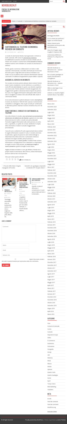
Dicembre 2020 (51, 173)
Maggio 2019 (51, 213)
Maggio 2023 (51, 118)
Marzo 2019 (50, 219)
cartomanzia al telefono (30, 58)
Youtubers (50, 389)
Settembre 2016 (52, 305)
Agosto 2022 (51, 144)
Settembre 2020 (52, 181)
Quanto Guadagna (52, 375)
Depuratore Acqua (52, 335)
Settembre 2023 (52, 109)
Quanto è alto (51, 372)
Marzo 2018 (50, 253)
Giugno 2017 (51, 279)
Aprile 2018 (50, 251)
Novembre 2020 (52, 176)
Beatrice (21, 52)
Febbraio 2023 (51, 127)
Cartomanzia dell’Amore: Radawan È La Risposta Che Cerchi (55, 57)
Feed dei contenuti (52, 401)
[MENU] (2, 16)
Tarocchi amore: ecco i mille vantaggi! (38, 179)
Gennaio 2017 (51, 294)
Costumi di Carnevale (53, 326)
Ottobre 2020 (51, 179)
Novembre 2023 (52, 107)
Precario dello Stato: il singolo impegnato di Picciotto (11, 167)
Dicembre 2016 (51, 297)
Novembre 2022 (52, 135)
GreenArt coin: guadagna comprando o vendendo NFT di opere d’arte (35, 167)
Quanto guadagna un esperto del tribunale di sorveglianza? (55, 76)
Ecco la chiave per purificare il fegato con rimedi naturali (24, 185)
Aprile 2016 (50, 311)
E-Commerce (51, 340)
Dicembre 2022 (51, 132)
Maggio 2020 (51, 187)
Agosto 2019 (51, 204)
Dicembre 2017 (51, 262)
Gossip (49, 352)
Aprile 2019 (50, 216)
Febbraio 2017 (51, 291)
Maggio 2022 (51, 153)
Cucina (49, 329)
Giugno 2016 (51, 308)
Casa (48, 323)
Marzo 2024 (50, 104)
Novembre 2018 (52, 230)
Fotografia (50, 349)
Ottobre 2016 (51, 302)
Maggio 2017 (51, 282)
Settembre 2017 (52, 271)
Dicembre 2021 (51, 156)
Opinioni (49, 369)
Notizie (49, 366)
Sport (49, 381)
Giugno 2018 (51, 245)
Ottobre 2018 (51, 233)
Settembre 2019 (52, 202)
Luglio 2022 (50, 147)
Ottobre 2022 (51, 138)
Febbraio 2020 (51, 193)
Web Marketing (51, 386)
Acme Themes (61, 420)
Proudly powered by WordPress (34, 420)
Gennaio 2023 (51, 130)
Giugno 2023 (51, 115)
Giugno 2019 (51, 210)
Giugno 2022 (51, 150)
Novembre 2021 (52, 158)
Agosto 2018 (51, 239)
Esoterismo (50, 343)
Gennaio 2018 (51, 259)
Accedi (49, 398)
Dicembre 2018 (51, 228)
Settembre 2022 (52, 141)
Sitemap (15, 1)
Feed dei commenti (52, 404)
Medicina (50, 358)
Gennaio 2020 (51, 196)
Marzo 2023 (50, 124)
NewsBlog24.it (9, 5)
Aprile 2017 (50, 285)
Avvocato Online (52, 411)
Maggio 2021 (51, 164)
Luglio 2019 (50, 207)
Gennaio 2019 (51, 225)
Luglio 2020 (50, 184)
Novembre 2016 (52, 300)
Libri (48, 355)
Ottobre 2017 (51, 268)
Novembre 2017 (52, 265)
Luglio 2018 (50, 242)
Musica (49, 363)
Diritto (49, 338)
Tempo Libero (51, 384)
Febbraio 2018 (51, 256)
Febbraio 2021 (51, 170)
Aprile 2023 (50, 121)
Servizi (49, 378)
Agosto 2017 (51, 274)
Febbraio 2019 (51, 222)
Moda (49, 361)
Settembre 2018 (52, 236)
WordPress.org (51, 407)
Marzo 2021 (50, 167)
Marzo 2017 (50, 288)
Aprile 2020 (50, 190)
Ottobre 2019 (51, 199)
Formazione (50, 346)
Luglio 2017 (50, 277)
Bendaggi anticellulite (8, 190)
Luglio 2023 (50, 112)
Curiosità (4, 25)
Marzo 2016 (50, 314)
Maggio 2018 (51, 248)
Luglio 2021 (50, 161)
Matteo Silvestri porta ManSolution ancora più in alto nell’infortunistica (56, 45)
